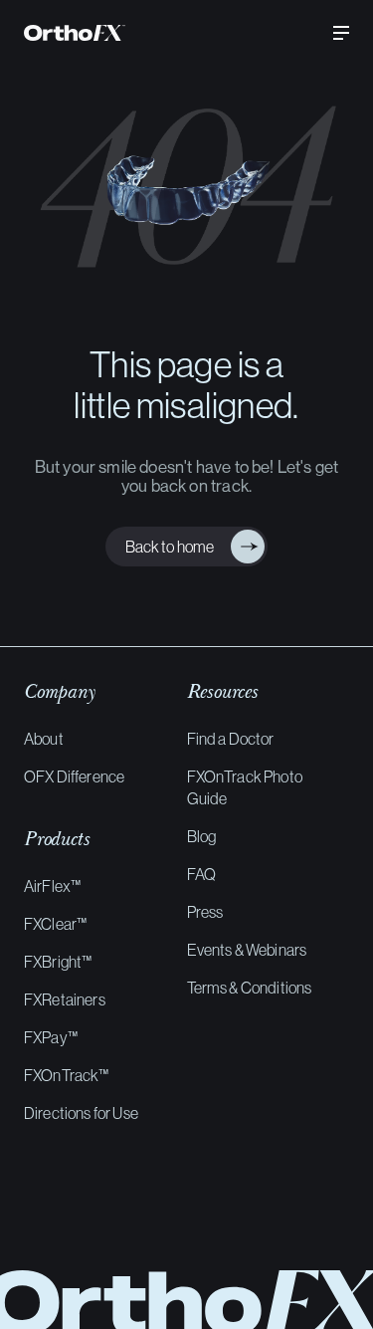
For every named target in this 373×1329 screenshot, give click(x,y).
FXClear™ (55, 924)
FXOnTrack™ (66, 1075)
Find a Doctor (231, 739)
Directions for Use (81, 1113)
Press (205, 912)
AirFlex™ (52, 886)
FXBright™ (58, 962)
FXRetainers (64, 999)
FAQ (201, 874)
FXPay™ (51, 1037)
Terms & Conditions (249, 987)
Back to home (166, 546)
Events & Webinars (247, 950)
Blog (202, 836)
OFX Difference (74, 776)
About (44, 739)
